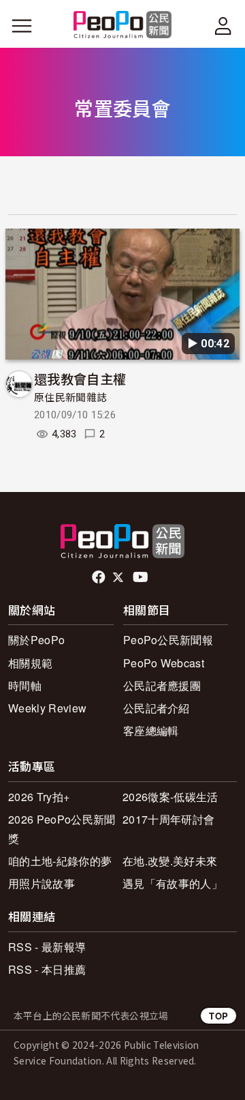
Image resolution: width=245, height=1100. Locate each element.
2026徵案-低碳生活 (170, 797)
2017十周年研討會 (168, 819)
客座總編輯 (151, 730)
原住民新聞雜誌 (70, 398)
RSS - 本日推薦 (47, 969)
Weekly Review (47, 708)
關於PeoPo (36, 640)
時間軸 (25, 685)
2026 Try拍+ (38, 797)
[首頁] (123, 26)
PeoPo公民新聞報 (168, 640)
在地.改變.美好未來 (169, 861)
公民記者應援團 (162, 685)
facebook (100, 577)
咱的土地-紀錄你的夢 (60, 861)
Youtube (141, 577)
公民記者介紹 (156, 708)
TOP (218, 1015)
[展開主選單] (21, 26)
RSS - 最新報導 (47, 947)
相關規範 (30, 663)
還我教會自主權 (80, 378)
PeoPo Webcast (163, 663)
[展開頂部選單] (223, 26)
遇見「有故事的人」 (172, 883)
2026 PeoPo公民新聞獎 (61, 828)
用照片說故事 (41, 883)
